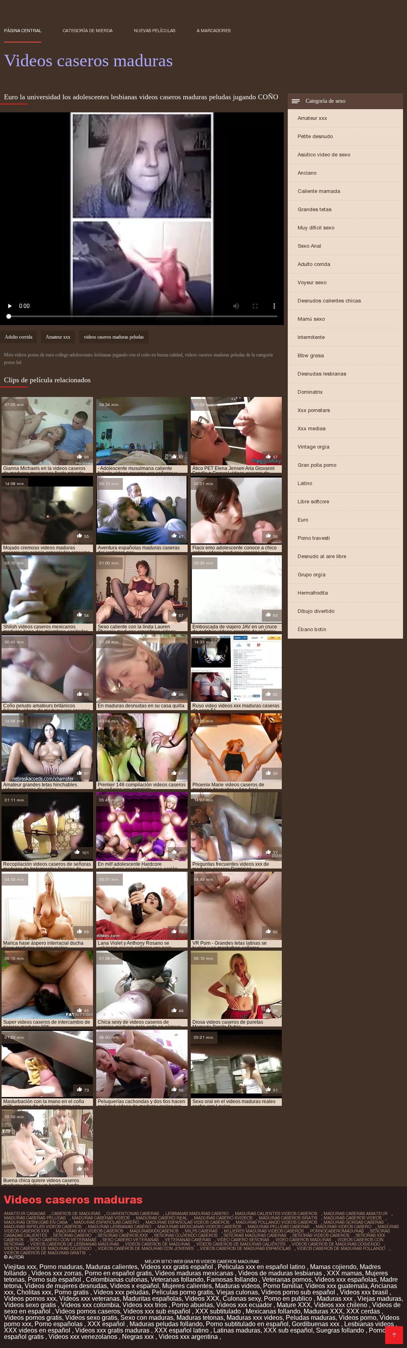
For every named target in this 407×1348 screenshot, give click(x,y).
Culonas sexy (242, 1298)
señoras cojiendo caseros (185, 1235)
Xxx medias (312, 428)
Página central (22, 30)
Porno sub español (55, 1279)
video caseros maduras (303, 1239)
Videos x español (134, 1286)
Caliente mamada (319, 191)
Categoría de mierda (87, 30)
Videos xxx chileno (341, 1305)
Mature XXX (294, 1305)
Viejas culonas (237, 1292)
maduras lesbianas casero (119, 1226)
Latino (305, 483)
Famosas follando (233, 1279)
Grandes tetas (314, 209)
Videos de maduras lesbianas (281, 1273)
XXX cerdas (364, 1311)
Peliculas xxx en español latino (262, 1266)
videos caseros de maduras (157, 1244)
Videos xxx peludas (121, 1292)
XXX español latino (182, 1330)
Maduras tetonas (199, 1317)
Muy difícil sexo (316, 228)
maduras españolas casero (106, 1222)
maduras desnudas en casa (36, 1222)
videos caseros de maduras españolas (245, 1248)
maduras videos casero (343, 1226)
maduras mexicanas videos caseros (199, 1226)
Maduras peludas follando (166, 1324)
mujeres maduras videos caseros (264, 1231)
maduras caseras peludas (35, 1217)
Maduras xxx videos (255, 1317)
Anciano (307, 173)
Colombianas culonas (116, 1279)
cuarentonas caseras (133, 1213)
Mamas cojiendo (333, 1266)
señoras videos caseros (321, 1235)
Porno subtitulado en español (247, 1324)
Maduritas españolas (152, 1298)
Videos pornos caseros (87, 1311)
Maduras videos (237, 1286)
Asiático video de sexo (324, 155)
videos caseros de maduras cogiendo (336, 1244)
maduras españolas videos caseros (187, 1222)
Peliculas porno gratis (182, 1292)
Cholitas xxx (34, 1292)
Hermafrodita (313, 593)
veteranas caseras (188, 1239)
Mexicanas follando (273, 1311)
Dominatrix (310, 392)
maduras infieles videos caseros (42, 1226)
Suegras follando (341, 1330)
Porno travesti (314, 538)
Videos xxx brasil (365, 1292)
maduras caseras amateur (356, 1213)
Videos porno (357, 1317)
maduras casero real (162, 1217)
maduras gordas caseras (354, 1222)
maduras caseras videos (101, 1217)
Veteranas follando (177, 1279)
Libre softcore (313, 502)
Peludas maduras (310, 1317)
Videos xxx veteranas (89, 1298)
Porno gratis (72, 1292)
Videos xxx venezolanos (83, 1336)
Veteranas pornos (287, 1279)
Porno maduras (61, 1266)
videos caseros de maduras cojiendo (47, 1248)
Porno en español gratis (118, 1273)
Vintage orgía (313, 447)
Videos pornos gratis (33, 1317)
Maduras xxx (335, 1298)
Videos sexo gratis (31, 1305)
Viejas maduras (379, 1298)
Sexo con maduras (146, 1317)
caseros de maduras (76, 1213)
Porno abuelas (192, 1305)
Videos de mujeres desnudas (66, 1286)
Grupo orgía (312, 575)
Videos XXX (202, 1298)
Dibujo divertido (316, 611)
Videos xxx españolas (346, 1279)
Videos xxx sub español (157, 1311)
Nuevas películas (154, 30)
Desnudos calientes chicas (329, 301)
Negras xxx (138, 1336)
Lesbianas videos (369, 1324)
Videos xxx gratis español (178, 1266)
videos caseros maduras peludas (114, 337)
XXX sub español (288, 1330)
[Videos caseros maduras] (394, 1335)
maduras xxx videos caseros (89, 1231)
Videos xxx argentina (189, 1336)
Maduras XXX (323, 1311)
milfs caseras (201, 1231)
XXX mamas (344, 1273)
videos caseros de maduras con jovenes (146, 1248)
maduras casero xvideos (223, 1217)
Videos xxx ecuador (244, 1305)
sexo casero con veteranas (63, 1239)
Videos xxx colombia (90, 1305)
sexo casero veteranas (131, 1239)
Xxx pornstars (314, 410)
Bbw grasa (311, 355)
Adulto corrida (314, 264)
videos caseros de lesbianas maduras (74, 1244)
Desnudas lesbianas (322, 374)
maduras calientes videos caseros (276, 1213)
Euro (303, 520)
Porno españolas (59, 1324)
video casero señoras (243, 1239)
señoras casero (72, 1235)
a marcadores (214, 30)
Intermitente (311, 337)
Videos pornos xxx (30, 1298)
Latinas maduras (236, 1330)
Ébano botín (312, 629)
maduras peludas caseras (278, 1226)
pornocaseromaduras (337, 1231)
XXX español (106, 1324)
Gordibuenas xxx (316, 1324)
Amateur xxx (312, 118)
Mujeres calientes (187, 1286)
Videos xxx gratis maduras (113, 1330)
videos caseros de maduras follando (341, 1248)
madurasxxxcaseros (154, 1231)
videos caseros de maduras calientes (240, 1244)
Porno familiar (282, 1286)
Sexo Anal (309, 246)
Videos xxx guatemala (336, 1286)
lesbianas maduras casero (197, 1213)
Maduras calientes (112, 1266)
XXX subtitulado (218, 1311)
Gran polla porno (317, 465)
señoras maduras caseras (255, 1235)
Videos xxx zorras (56, 1273)
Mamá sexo (311, 319)
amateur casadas (24, 1213)
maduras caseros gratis (288, 1217)
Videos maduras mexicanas (195, 1273)
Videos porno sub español (299, 1292)
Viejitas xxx (20, 1266)
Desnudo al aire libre (322, 556)
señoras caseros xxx (123, 1235)
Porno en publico (289, 1298)
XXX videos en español (38, 1330)
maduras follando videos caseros (276, 1222)
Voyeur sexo (312, 282)
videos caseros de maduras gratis (44, 1252)
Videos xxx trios (145, 1305)
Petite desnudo (315, 136)
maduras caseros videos (353, 1217)
